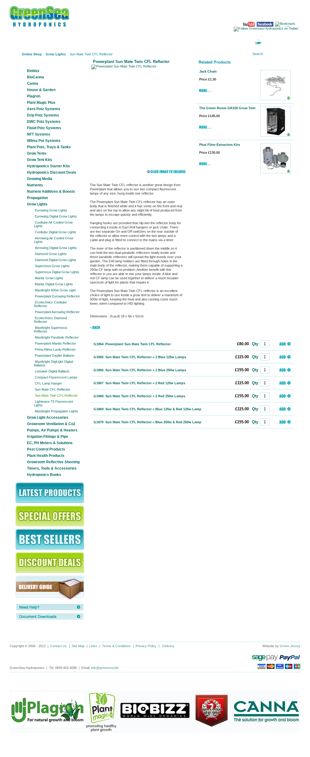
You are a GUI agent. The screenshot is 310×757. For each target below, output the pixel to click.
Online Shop (28, 42)
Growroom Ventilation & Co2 (51, 424)
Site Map (78, 646)
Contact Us (58, 646)
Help (175, 42)
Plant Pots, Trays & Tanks (49, 147)
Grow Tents (36, 153)
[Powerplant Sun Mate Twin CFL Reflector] (139, 112)
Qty (255, 344)
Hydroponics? (102, 42)
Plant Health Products (45, 456)
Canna (32, 83)
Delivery (168, 646)
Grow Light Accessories (47, 417)
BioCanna (35, 77)
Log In (212, 42)
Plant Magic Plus (41, 102)
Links (93, 646)
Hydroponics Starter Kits (48, 166)
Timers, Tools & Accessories (52, 468)
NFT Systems (38, 134)
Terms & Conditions (116, 646)
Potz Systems (139, 42)
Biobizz (33, 71)
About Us (65, 42)
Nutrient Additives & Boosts (51, 191)
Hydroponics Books (44, 475)
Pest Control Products (46, 449)
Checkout (286, 42)
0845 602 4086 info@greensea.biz (275, 12)
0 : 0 (267, 42)
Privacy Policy (146, 646)
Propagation (37, 198)
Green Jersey (290, 646)
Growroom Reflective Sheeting (53, 462)
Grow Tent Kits (39, 160)
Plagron (33, 96)
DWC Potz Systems (44, 122)
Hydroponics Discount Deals (51, 172)
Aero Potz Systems (43, 109)
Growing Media (39, 179)
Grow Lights (37, 204)
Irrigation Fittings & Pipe (47, 436)
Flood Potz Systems (44, 128)
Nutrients (35, 185)
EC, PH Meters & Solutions (50, 443)
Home (14, 54)
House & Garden (41, 90)
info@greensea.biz (105, 668)
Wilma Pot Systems (44, 141)
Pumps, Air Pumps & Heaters (52, 430)
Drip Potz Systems (43, 115)
